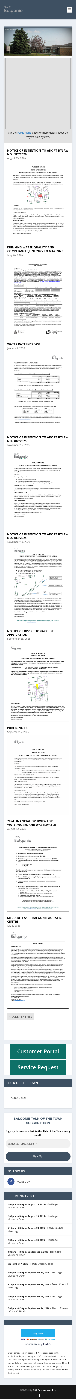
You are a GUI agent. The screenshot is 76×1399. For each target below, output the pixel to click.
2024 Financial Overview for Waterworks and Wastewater (31, 823)
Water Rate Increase (23, 344)
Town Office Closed (41, 1263)
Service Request (38, 1067)
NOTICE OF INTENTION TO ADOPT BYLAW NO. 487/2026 (37, 152)
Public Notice (18, 728)
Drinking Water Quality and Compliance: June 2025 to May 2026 (35, 249)
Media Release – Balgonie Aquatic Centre (34, 920)
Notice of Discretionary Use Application (30, 633)
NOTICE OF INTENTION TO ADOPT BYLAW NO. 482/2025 (37, 439)
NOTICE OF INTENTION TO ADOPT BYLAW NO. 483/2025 (37, 536)
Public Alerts (24, 132)
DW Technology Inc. (44, 1390)
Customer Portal (38, 1051)
